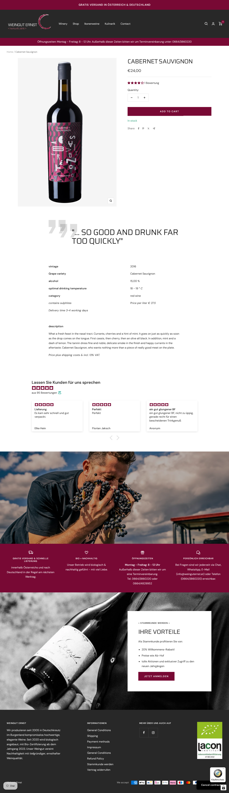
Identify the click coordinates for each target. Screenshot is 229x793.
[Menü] (224, 769)
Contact (125, 23)
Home (10, 51)
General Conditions (99, 730)
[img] (116, 388)
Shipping (92, 736)
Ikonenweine (91, 23)
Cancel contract (211, 785)
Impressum (94, 747)
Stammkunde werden (100, 764)
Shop (76, 23)
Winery (63, 23)
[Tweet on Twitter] (148, 128)
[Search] (206, 23)
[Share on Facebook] (138, 128)
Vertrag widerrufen (98, 770)
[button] (112, 437)
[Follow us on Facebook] (144, 732)
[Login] (213, 23)
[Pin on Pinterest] (143, 128)
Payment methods (98, 741)
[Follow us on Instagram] (153, 732)
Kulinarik (110, 23)
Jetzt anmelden (156, 676)
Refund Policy (95, 758)
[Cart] (220, 23)
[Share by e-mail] (154, 128)
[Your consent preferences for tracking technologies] (223, 787)
